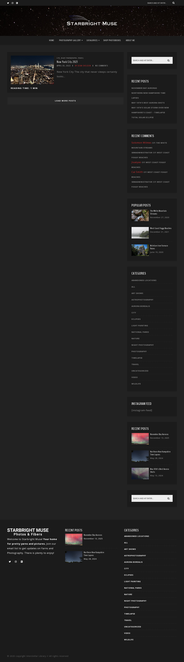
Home (51, 40)
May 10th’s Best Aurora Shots (148, 103)
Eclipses (136, 319)
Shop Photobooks (112, 40)
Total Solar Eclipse (143, 117)
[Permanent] (32, 83)
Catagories (92, 40)
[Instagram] (14, 3)
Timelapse (137, 358)
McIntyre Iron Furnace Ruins (159, 247)
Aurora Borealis (141, 306)
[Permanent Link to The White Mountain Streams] (140, 220)
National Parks (140, 332)
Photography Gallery (70, 40)
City (58, 58)
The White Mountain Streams (158, 212)
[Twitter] (9, 3)
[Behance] (18, 3)
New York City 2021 (67, 62)
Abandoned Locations (144, 280)
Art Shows (137, 293)
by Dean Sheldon (83, 65)
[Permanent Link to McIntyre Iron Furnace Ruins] (140, 255)
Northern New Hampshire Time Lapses (160, 453)
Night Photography (69, 58)
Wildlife (136, 384)
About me (130, 40)
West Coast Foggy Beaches (160, 228)
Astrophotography (142, 300)
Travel (81, 58)
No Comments (101, 65)
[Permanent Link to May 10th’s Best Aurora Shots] (140, 478)
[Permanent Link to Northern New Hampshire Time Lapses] (140, 461)
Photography (139, 351)
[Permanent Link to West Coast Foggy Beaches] (140, 237)
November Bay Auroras (144, 88)
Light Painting (140, 325)
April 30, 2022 (64, 65)
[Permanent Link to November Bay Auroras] (140, 443)
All (133, 287)
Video (135, 377)
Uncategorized (140, 371)
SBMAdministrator (142, 152)
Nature (136, 338)
